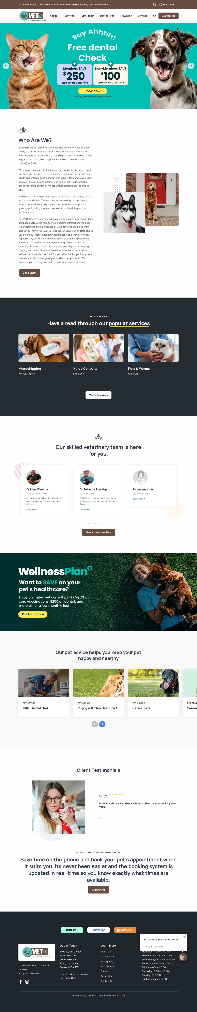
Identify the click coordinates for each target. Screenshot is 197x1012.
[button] (183, 957)
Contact (142, 15)
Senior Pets (141, 708)
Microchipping (29, 368)
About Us (106, 951)
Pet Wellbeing (26, 374)
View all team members (98, 532)
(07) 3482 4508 (165, 4)
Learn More (31, 509)
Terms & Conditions (99, 995)
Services (69, 15)
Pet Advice (126, 15)
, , (70, 959)
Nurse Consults (85, 368)
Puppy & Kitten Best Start (97, 708)
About (53, 15)
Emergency (88, 15)
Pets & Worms (139, 368)
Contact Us (107, 981)
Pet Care (78, 374)
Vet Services (108, 956)
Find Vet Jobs (118, 995)
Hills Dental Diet (35, 708)
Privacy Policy (78, 995)
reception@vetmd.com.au (74, 974)
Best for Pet (107, 15)
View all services (98, 395)
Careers (105, 971)
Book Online (168, 15)
